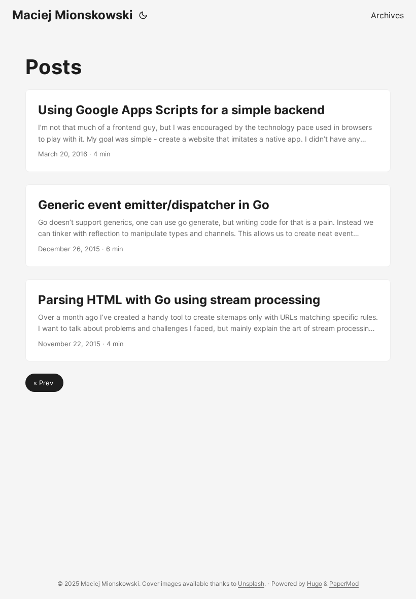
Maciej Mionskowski (72, 15)
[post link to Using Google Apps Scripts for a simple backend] (208, 131)
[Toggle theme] (143, 15)
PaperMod (344, 583)
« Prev (44, 383)
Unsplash (251, 583)
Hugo (314, 583)
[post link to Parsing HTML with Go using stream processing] (208, 320)
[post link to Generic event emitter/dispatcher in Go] (208, 226)
